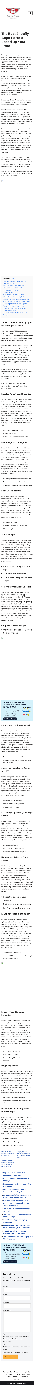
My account (24, 1377)
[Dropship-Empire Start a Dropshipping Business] (12, 13)
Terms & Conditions (10, 1372)
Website (6, 1302)
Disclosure (26, 1374)
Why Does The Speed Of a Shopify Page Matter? (7, 1153)
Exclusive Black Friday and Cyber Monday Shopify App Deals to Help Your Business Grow (16, 1203)
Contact (17, 1379)
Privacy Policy (26, 1372)
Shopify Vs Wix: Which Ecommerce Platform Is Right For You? (23, 1154)
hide (13, 278)
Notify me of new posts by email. (16, 1352)
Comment (7, 1310)
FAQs (18, 1374)
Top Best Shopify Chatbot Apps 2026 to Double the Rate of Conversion (7, 1163)
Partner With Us (11, 1377)
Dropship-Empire (21, 1383)
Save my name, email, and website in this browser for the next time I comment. (16, 1339)
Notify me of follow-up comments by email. (16, 1348)
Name (6, 1286)
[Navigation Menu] (30, 13)
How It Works (8, 1374)
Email (5, 1294)
